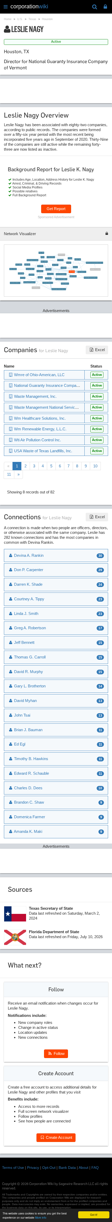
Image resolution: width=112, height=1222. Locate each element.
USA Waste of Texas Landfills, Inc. (42, 451)
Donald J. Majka (27, 264)
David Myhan (69, 262)
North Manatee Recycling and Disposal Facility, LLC (94, 262)
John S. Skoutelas (19, 264)
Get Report (56, 208)
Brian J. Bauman (27, 730)
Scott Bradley (40, 277)
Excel (99, 349)
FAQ (95, 1167)
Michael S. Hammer (73, 276)
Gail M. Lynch (23, 277)
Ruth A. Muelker (63, 267)
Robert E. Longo (48, 269)
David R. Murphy (20, 273)
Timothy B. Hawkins (30, 758)
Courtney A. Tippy (77, 259)
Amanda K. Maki (27, 831)
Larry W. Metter (31, 274)
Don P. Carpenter (28, 569)
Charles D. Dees (27, 788)
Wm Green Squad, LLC (65, 283)
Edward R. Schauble (31, 773)
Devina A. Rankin (28, 555)
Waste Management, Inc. (82, 271)
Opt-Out (48, 1167)
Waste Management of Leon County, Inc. (90, 277)
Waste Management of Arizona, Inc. (29, 282)
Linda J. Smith (25, 613)
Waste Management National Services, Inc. (50, 407)
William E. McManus (13, 268)
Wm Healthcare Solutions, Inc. (39, 418)
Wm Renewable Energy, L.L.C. (39, 429)
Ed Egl (19, 744)
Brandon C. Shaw (28, 802)
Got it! (93, 1215)
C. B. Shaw (70, 258)
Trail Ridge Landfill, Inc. (50, 257)
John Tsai (42, 257)
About (83, 1167)
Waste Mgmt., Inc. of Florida (95, 269)
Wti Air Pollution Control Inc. (37, 440)
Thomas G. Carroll (50, 273)
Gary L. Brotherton (29, 686)
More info (40, 1217)
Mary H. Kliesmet (55, 264)
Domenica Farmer (62, 254)
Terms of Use (13, 1167)
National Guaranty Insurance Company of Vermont (56, 385)
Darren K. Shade (27, 584)
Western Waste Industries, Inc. (47, 282)
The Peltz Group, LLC (36, 287)
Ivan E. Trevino (41, 252)
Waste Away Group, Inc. (30, 268)
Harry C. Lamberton (44, 261)
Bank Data (67, 1167)
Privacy (33, 1167)
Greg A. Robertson (29, 628)
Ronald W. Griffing (48, 278)
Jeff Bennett (23, 642)
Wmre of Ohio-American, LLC (39, 374)
